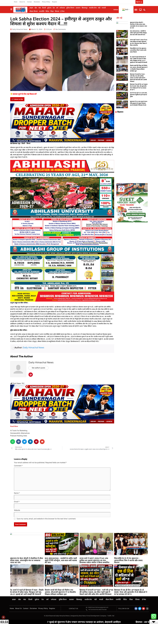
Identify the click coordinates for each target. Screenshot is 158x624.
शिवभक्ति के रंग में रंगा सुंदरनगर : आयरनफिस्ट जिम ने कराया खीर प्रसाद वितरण (138, 50)
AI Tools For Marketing (18, 431)
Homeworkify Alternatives (20, 433)
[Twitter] (139, 608)
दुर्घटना (49, 8)
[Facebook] (136, 608)
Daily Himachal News (33, 347)
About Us (22, 1)
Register (54, 1)
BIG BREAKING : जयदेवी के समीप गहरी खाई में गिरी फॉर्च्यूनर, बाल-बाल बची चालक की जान (138, 33)
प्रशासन (78, 8)
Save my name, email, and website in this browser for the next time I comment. (46, 519)
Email (16, 502)
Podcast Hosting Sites (18, 436)
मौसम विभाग (34, 11)
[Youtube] (143, 608)
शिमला (57, 11)
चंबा (39, 8)
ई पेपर (62, 11)
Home (15, 1)
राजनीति (41, 11)
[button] (144, 10)
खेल (36, 8)
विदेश (47, 11)
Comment (18, 466)
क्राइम (31, 8)
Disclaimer (37, 1)
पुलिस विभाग (70, 8)
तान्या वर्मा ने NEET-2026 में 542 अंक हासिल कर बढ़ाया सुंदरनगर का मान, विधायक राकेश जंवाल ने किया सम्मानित (138, 42)
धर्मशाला (62, 8)
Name (17, 493)
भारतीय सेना (93, 8)
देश (54, 8)
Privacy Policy (46, 1)
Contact (29, 1)
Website (17, 510)
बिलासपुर (85, 8)
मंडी (99, 8)
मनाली (104, 8)
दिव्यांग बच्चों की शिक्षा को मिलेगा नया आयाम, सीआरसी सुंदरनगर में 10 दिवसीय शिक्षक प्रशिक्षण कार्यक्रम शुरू (138, 68)
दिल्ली (44, 8)
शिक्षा (52, 11)
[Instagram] (147, 608)
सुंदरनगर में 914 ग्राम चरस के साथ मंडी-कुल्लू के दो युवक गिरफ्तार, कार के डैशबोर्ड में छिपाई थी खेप (138, 103)
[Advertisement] (132, 149)
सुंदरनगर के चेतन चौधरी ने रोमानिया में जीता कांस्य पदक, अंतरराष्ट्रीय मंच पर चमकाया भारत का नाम (138, 25)
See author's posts (38, 368)
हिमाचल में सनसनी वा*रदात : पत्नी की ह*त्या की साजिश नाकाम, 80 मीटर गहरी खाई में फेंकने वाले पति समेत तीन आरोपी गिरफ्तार (138, 77)
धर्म (57, 8)
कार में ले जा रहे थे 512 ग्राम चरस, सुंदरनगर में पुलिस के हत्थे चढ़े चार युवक (138, 94)
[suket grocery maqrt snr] (132, 203)
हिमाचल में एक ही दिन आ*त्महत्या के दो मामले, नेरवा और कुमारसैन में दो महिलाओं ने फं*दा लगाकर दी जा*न (139, 87)
